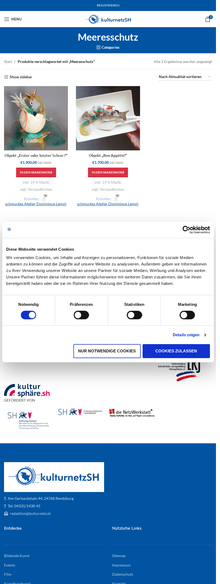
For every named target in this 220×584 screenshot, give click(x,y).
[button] (36, 172)
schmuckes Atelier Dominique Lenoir (36, 203)
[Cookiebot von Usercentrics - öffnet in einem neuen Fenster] (186, 230)
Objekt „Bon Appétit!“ (108, 155)
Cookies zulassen (176, 351)
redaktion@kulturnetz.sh (30, 513)
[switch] (81, 315)
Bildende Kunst (17, 555)
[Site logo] (108, 18)
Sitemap (119, 555)
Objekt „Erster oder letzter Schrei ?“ (36, 155)
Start (8, 61)
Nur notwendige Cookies (107, 351)
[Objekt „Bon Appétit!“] (108, 118)
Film (8, 574)
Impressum (121, 565)
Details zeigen (186, 334)
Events (9, 565)
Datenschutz (122, 574)
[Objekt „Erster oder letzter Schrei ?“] (36, 118)
